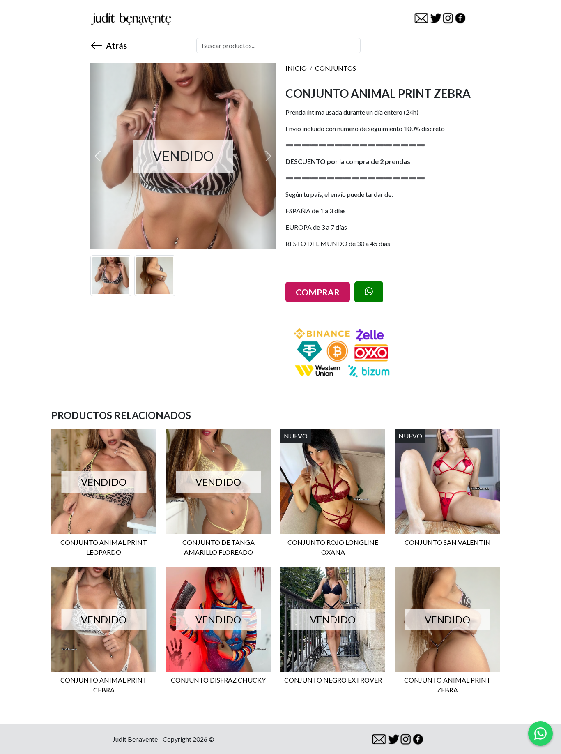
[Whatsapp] (540, 733)
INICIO (296, 68)
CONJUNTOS (335, 68)
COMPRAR (318, 292)
